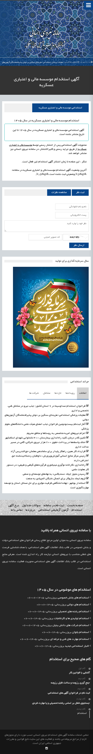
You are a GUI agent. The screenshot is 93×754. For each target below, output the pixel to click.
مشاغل (46, 393)
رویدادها (70, 393)
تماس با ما (16, 510)
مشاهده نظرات (59, 192)
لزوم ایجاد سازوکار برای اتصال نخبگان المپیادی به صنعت (55, 478)
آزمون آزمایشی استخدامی (53, 510)
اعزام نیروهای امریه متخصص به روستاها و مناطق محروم (56, 433)
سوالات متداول (31, 505)
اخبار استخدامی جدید (77, 646)
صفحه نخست (75, 505)
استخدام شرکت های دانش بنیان (71, 625)
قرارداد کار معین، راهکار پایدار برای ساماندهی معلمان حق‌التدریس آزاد (48, 451)
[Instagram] (46, 748)
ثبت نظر (80, 192)
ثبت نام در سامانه (54, 505)
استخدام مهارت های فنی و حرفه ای (69, 639)
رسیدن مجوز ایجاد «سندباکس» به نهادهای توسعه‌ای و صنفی (54, 474)
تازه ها (58, 393)
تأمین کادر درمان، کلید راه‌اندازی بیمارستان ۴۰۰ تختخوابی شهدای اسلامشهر (45, 437)
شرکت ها (34, 393)
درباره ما (30, 510)
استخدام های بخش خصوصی (73, 597)
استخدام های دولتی (78, 604)
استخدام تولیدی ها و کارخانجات (71, 618)
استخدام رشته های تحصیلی (73, 611)
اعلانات (83, 393)
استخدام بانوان (80, 632)
